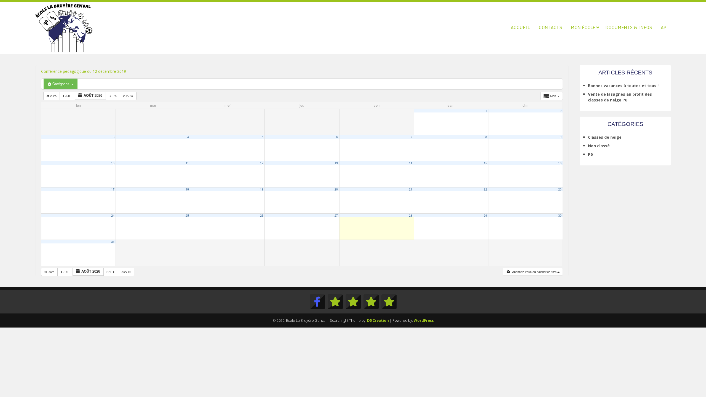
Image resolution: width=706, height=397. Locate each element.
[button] (532, 271)
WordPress (424, 320)
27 (336, 215)
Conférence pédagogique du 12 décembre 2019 (83, 71)
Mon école (583, 27)
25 (187, 215)
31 (112, 242)
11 (187, 163)
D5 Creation (378, 320)
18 (187, 189)
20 (336, 189)
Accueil (520, 27)
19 (261, 189)
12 (261, 163)
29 (485, 215)
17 (112, 189)
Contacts (550, 27)
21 (410, 189)
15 (485, 163)
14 (410, 163)
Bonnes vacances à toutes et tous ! (623, 85)
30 (559, 215)
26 (261, 215)
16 (559, 163)
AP (663, 27)
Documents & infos (628, 27)
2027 (126, 95)
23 (559, 189)
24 (112, 215)
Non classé (599, 145)
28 (410, 215)
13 (336, 163)
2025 (53, 95)
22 (485, 189)
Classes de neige (605, 137)
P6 (590, 154)
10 (112, 163)
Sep (112, 95)
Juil (68, 95)
